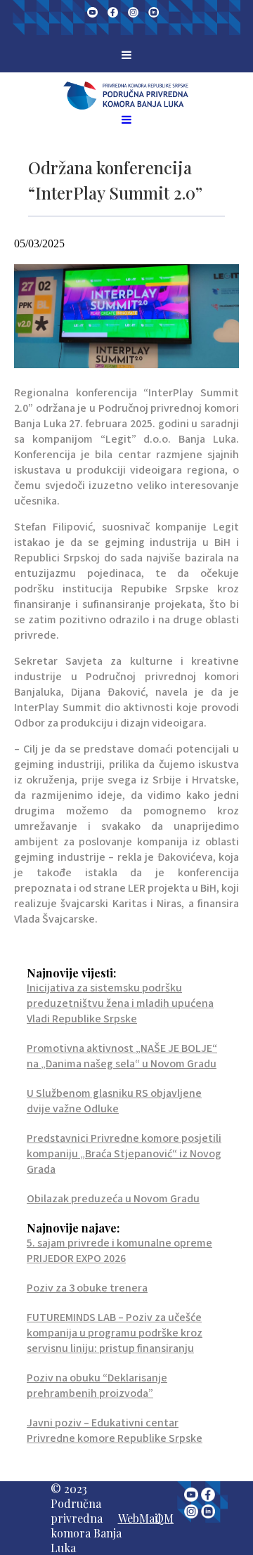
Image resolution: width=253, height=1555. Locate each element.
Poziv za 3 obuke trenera (87, 1288)
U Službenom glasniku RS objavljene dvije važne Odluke (114, 1101)
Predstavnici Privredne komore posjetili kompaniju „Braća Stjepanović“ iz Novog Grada (124, 1154)
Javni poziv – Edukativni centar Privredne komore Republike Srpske (114, 1430)
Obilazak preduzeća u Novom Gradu (113, 1198)
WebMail (139, 1518)
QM (164, 1518)
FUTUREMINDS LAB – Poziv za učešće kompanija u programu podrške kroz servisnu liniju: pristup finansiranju (114, 1333)
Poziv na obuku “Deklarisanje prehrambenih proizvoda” (97, 1385)
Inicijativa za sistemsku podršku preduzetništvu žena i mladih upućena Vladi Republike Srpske (120, 1003)
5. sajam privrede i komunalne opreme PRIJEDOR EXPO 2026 (119, 1250)
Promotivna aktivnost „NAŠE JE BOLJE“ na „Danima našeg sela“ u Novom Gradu (122, 1056)
